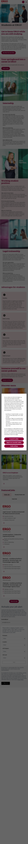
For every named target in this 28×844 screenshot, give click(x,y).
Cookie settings (14, 446)
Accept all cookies (13, 439)
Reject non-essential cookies (14, 442)
